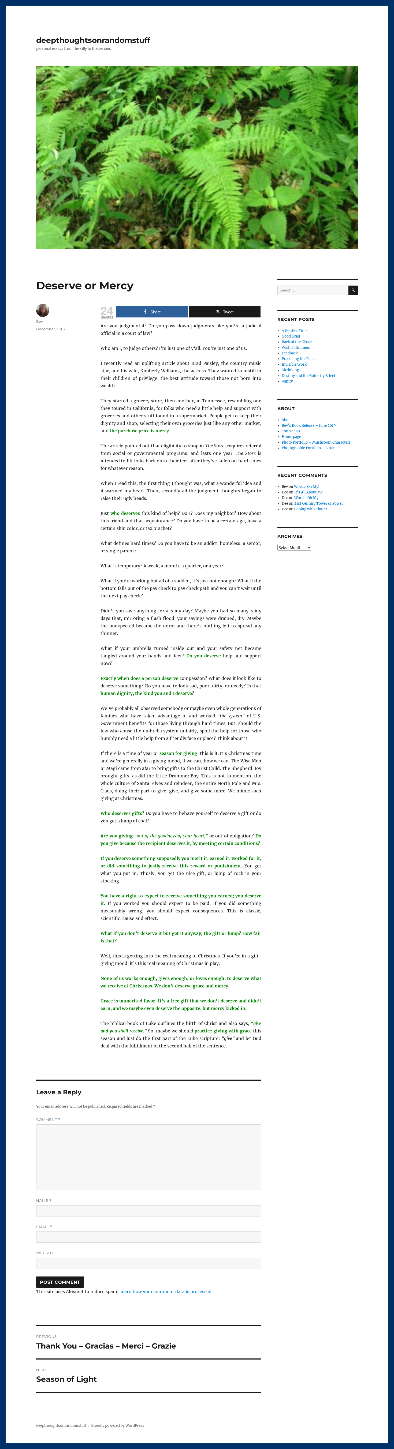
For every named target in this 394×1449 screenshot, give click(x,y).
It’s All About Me (308, 492)
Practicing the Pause (299, 359)
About (287, 420)
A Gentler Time (294, 330)
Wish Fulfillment (296, 347)
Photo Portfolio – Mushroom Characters (316, 442)
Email (44, 1227)
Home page (291, 437)
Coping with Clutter (310, 509)
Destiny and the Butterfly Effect (308, 375)
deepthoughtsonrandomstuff (93, 40)
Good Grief (291, 336)
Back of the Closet (297, 342)
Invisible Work (294, 364)
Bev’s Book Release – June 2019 (309, 425)
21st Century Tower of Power (318, 503)
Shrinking (290, 370)
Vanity (287, 381)
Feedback (290, 353)
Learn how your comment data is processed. (166, 1291)
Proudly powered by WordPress (117, 1425)
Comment (48, 1119)
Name (44, 1200)
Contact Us (291, 431)
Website (45, 1253)
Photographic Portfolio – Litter (308, 448)
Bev (39, 321)
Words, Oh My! (306, 486)
